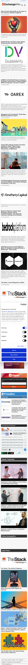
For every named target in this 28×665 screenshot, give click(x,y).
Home (3, 660)
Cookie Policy (9, 662)
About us (3, 0)
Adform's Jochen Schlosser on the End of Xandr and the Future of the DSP (13, 506)
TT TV (17, 660)
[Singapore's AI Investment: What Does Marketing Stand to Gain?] (14, 127)
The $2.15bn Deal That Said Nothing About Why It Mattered (12, 651)
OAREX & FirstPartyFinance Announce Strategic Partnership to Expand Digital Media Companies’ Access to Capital (13, 81)
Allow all (14, 350)
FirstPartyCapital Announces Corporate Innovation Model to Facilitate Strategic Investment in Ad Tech (14, 181)
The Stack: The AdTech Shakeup (11, 568)
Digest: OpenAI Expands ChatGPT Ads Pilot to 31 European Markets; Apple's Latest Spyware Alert (13, 629)
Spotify (4, 453)
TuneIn (17, 453)
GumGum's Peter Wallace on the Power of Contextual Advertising (14, 482)
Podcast (13, 660)
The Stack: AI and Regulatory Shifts (12, 282)
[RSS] (15, 539)
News (8, 14)
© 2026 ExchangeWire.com (7, 664)
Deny (14, 359)
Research (21, 660)
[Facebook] (9, 539)
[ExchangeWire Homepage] (11, 4)
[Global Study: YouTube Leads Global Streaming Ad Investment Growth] (14, 54)
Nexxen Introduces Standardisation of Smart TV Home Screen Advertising (19, 417)
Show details (21, 346)
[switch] (24, 332)
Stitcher (11, 453)
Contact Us (7, 0)
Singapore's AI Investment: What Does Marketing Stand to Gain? (13, 115)
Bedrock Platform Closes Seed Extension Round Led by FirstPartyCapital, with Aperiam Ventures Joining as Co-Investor (11, 213)
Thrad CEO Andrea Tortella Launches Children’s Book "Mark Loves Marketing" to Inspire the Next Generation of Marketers (13, 147)
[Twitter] (5, 539)
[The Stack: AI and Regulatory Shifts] (14, 294)
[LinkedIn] (12, 539)
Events (9, 660)
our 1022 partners (10, 311)
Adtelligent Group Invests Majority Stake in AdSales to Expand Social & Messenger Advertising (13, 248)
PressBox (4, 662)
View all (23, 397)
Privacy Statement (17, 662)
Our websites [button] (23, 0)
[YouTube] (2, 539)
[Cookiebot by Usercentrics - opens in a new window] (20, 304)
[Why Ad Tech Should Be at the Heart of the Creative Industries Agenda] (14, 24)
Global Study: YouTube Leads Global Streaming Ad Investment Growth (13, 42)
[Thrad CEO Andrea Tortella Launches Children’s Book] (14, 160)
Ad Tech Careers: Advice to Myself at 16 (14, 609)
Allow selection (14, 354)
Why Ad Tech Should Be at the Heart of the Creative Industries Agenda (13, 12)
